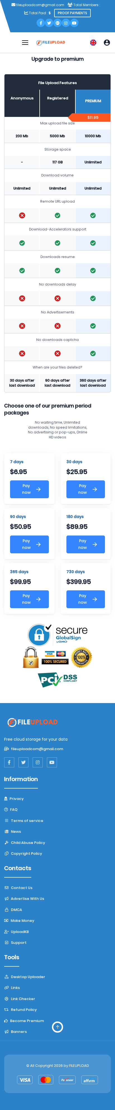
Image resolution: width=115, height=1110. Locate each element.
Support (18, 942)
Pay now (26, 489)
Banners (18, 1031)
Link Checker (22, 998)
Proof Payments (72, 13)
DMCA (16, 909)
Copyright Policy (26, 853)
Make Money (22, 920)
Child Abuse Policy (27, 842)
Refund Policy (23, 1009)
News (15, 831)
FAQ (13, 809)
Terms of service (26, 820)
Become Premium (26, 1020)
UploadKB (19, 931)
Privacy (16, 798)
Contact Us (21, 887)
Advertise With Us (27, 898)
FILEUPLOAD (79, 1065)
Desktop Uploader (27, 976)
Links (15, 987)
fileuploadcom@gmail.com (36, 749)
